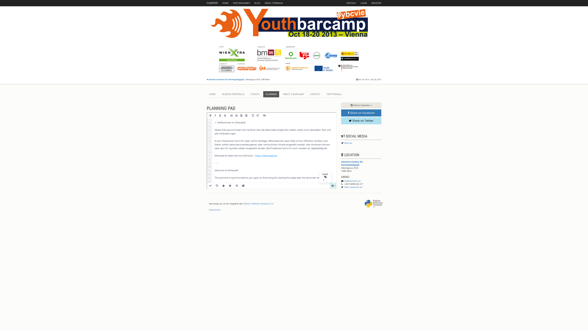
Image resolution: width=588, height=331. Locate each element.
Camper (212, 3)
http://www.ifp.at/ (353, 187)
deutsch (351, 3)
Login (363, 3)
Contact (315, 94)
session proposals (233, 94)
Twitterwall (334, 94)
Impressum (215, 209)
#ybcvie (348, 142)
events (255, 94)
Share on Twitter (362, 120)
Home (225, 3)
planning (271, 94)
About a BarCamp (293, 94)
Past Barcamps (241, 3)
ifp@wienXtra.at (352, 180)
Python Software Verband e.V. (258, 203)
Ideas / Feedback (274, 3)
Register (376, 3)
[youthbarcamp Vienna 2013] (294, 41)
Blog (257, 3)
